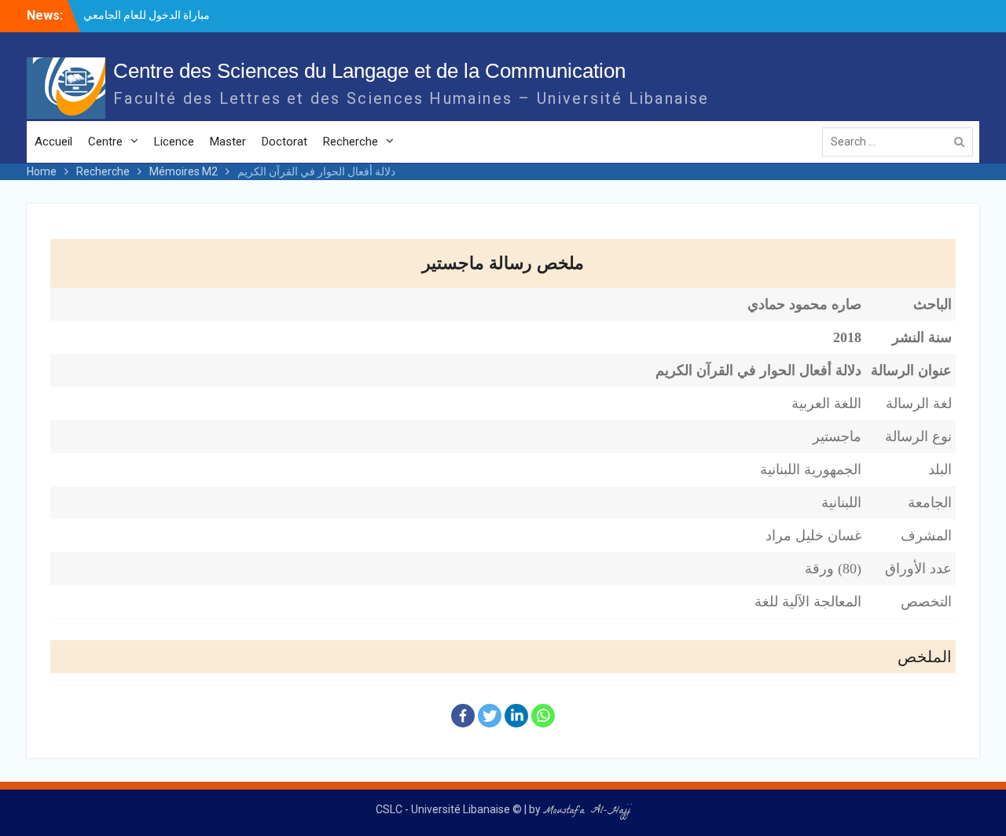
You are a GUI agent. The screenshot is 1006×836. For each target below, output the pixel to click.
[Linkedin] (516, 715)
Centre (105, 141)
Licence (174, 141)
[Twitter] (489, 715)
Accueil (53, 141)
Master (228, 141)
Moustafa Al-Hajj (586, 811)
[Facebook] (463, 715)
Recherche (350, 141)
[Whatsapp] (543, 715)
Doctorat (284, 141)
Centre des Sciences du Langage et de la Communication (369, 71)
